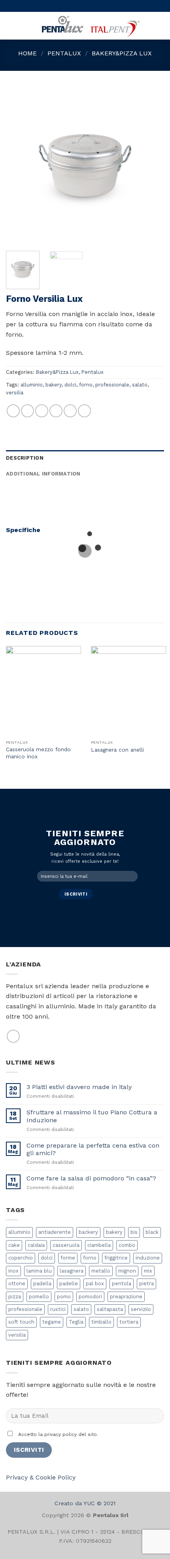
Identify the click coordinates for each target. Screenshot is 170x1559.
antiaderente (54, 1232)
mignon (127, 1271)
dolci (70, 385)
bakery (53, 385)
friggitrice (116, 1258)
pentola (121, 1283)
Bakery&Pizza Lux (122, 53)
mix (148, 1271)
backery (88, 1232)
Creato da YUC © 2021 (85, 1503)
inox (13, 1271)
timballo (101, 1322)
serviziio (141, 1309)
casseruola (66, 1245)
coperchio (20, 1258)
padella (42, 1283)
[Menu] (10, 25)
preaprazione (126, 1296)
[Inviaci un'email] (13, 1036)
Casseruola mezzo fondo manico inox (38, 753)
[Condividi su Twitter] (41, 410)
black (152, 1232)
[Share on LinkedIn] (84, 410)
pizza (14, 1296)
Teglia (76, 1322)
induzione (148, 1258)
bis (134, 1232)
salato (139, 385)
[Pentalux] (89, 26)
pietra (146, 1283)
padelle (68, 1283)
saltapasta (110, 1309)
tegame (51, 1322)
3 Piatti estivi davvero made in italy (79, 1087)
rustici (58, 1309)
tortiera (128, 1322)
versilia (14, 393)
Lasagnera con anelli (117, 749)
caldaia (36, 1245)
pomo (64, 1296)
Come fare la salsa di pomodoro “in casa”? (91, 1178)
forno (86, 385)
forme (67, 1258)
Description (24, 458)
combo (127, 1245)
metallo (100, 1271)
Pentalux (64, 53)
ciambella (99, 1245)
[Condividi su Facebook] (27, 410)
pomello (39, 1296)
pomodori (90, 1296)
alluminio (32, 385)
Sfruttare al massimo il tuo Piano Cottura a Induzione (91, 1115)
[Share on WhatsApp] (13, 410)
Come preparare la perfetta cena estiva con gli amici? (92, 1149)
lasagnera (71, 1271)
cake (14, 1245)
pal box (95, 1283)
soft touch (21, 1322)
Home (27, 53)
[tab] (85, 458)
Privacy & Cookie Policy (41, 1477)
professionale (112, 385)
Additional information (43, 474)
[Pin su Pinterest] (70, 410)
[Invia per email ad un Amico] (55, 410)
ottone (16, 1283)
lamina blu (39, 1271)
